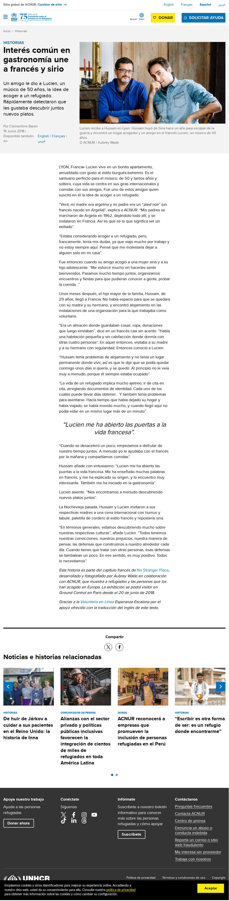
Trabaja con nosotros (193, 859)
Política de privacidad (140, 877)
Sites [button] (141, 19)
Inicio (7, 31)
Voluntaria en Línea (97, 601)
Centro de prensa (190, 820)
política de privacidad (121, 890)
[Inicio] (26, 17)
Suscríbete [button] (131, 834)
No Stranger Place (153, 570)
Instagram (84, 815)
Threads (84, 821)
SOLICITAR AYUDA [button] (206, 18)
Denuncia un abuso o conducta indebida (193, 830)
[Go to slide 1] (113, 776)
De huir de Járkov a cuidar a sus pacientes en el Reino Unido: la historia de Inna (28, 728)
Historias (21, 31)
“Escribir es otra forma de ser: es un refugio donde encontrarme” (200, 725)
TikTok (63, 821)
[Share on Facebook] (119, 647)
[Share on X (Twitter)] (108, 647)
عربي (221, 4)
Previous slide (8, 686)
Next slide (220, 686)
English (169, 4)
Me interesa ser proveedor (198, 851)
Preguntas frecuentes (193, 806)
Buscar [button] (133, 19)
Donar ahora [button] (18, 823)
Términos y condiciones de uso (183, 877)
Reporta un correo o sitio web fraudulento (196, 842)
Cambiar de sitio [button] (50, 4)
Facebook (74, 815)
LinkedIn (74, 821)
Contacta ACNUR (190, 813)
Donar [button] (166, 18)
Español (205, 4)
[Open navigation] (5, 17)
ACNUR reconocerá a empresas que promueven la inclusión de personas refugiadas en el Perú (142, 731)
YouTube (94, 815)
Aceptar (210, 888)
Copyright (218, 877)
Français (187, 4)
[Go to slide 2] (118, 776)
